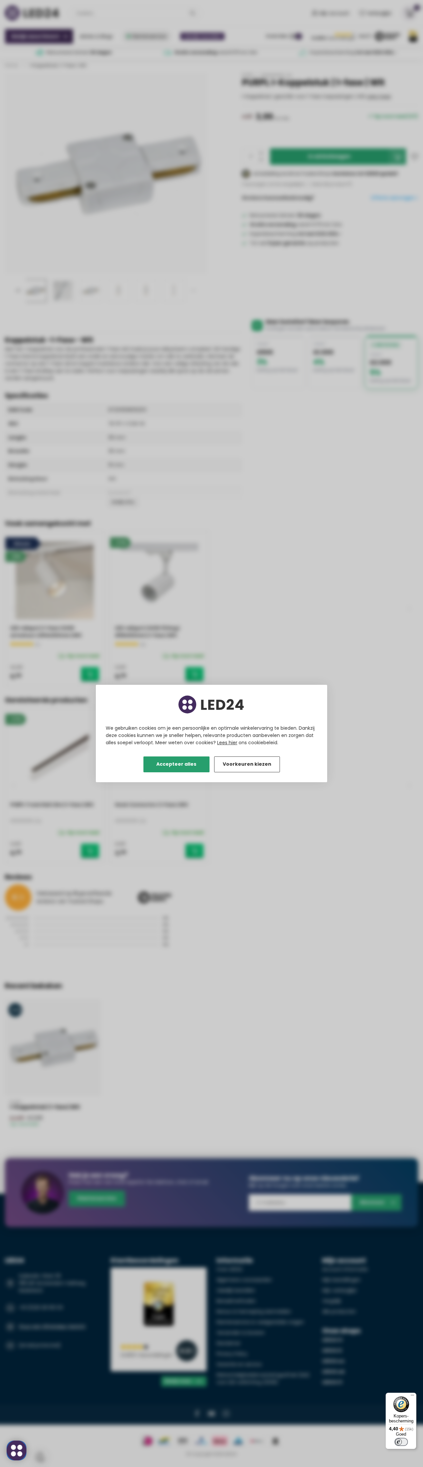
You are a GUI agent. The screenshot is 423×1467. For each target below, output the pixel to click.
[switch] (401, 1442)
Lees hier (227, 742)
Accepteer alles (176, 764)
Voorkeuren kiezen (247, 764)
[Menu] (412, 1397)
